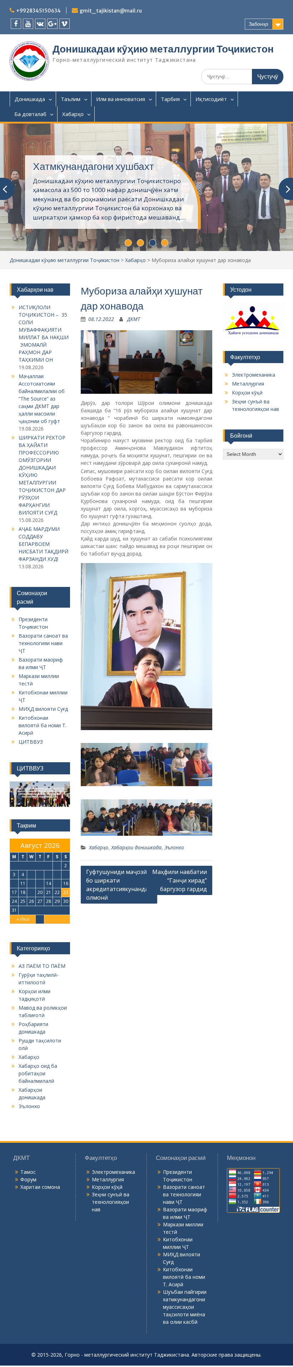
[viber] (64, 24)
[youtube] (28, 24)
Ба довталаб (30, 113)
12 (31, 883)
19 (31, 892)
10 (14, 883)
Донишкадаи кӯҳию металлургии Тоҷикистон (163, 48)
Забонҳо (258, 24)
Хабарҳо (73, 113)
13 (40, 883)
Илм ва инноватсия (120, 98)
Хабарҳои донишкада (136, 847)
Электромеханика (253, 374)
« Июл (22, 919)
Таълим (70, 98)
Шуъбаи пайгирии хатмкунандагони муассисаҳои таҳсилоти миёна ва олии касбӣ (185, 1306)
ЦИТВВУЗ (31, 741)
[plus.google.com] (52, 24)
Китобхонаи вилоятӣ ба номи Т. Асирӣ (42, 725)
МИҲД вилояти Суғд (43, 708)
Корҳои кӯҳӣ (247, 392)
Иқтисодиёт (211, 98)
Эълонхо (174, 847)
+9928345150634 (38, 10)
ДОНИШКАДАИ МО (78, 166)
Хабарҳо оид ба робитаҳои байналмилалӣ (38, 1073)
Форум (28, 1179)
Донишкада (30, 98)
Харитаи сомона (40, 1186)
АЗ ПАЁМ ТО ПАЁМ (42, 966)
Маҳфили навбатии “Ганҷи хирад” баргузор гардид (179, 880)
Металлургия (248, 383)
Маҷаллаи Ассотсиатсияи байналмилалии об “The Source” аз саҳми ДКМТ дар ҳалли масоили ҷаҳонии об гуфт (42, 398)
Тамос (28, 1172)
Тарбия (170, 98)
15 (57, 883)
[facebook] (16, 24)
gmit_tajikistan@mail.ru (111, 10)
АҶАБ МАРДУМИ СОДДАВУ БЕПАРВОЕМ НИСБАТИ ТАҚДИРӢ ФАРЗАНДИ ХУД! (44, 544)
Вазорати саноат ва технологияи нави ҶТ (43, 643)
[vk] (40, 24)
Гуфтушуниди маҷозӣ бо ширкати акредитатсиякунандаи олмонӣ (119, 884)
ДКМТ (133, 319)
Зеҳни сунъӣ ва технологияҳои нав (110, 1202)
